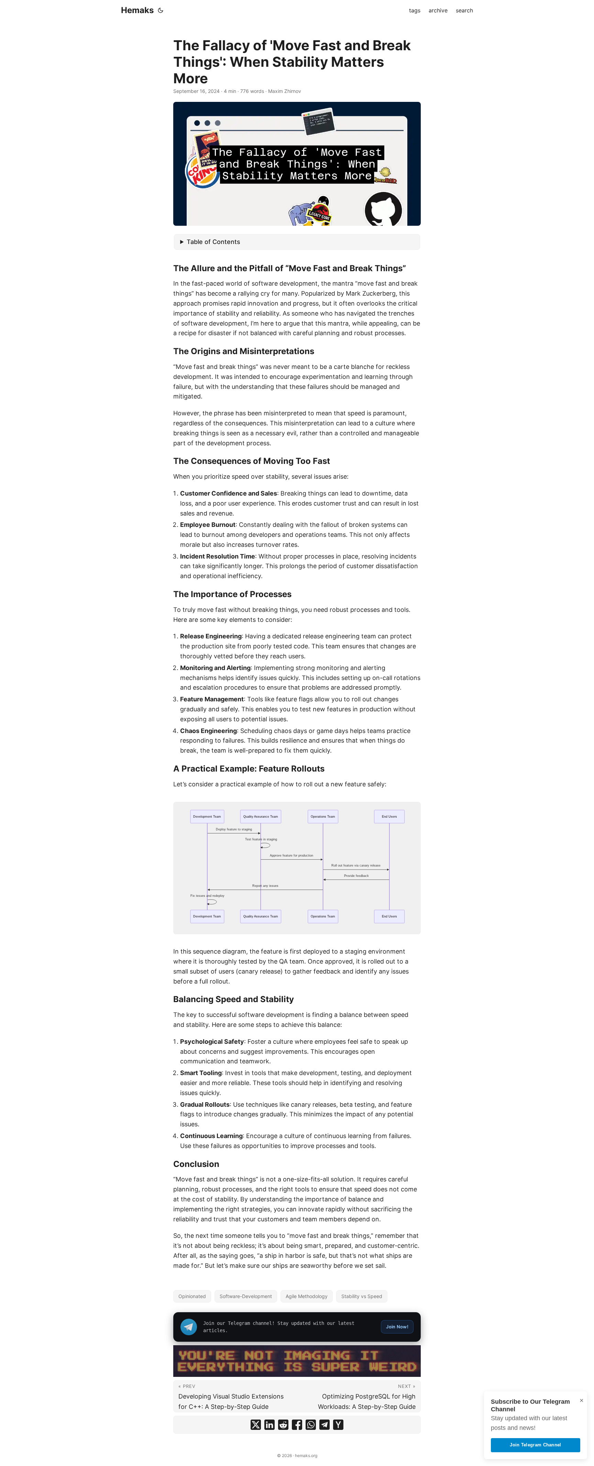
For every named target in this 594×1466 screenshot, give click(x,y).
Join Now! (397, 1326)
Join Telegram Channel (535, 1444)
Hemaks (137, 10)
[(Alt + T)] (160, 10)
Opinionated (192, 1296)
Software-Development (246, 1296)
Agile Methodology (307, 1296)
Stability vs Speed (361, 1296)
